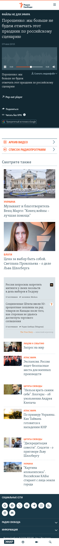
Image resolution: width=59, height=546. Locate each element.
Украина (9, 202)
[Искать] (50, 542)
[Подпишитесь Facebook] (12, 506)
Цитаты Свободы (33, 386)
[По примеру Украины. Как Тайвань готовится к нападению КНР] (13, 414)
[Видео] (36, 542)
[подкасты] (23, 542)
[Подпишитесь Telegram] (34, 506)
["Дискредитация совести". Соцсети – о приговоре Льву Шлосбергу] (13, 442)
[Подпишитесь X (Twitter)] (19, 506)
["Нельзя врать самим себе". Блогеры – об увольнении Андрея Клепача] (13, 389)
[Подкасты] (5, 513)
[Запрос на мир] (13, 347)
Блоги (8, 254)
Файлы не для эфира (16, 14)
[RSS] (49, 506)
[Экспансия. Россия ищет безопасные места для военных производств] (13, 361)
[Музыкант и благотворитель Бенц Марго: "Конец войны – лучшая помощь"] (29, 183)
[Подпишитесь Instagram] (41, 506)
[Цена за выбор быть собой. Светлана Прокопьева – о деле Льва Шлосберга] (29, 236)
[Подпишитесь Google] (5, 506)
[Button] (10, 110)
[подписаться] (12, 513)
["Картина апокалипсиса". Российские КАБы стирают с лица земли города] (13, 467)
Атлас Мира (30, 358)
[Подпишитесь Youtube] (27, 506)
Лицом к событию (34, 344)
